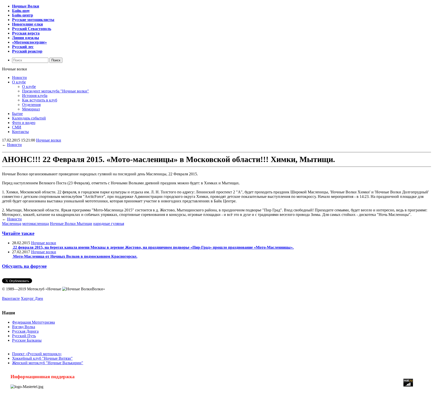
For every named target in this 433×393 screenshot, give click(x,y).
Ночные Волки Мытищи (71, 223)
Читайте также (18, 233)
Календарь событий (29, 118)
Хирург (28, 298)
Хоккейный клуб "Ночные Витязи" (42, 358)
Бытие (17, 113)
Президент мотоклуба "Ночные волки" (55, 91)
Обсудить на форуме (24, 266)
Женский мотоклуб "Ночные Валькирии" (47, 363)
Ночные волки (48, 140)
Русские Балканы (27, 340)
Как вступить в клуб (39, 100)
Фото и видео (23, 122)
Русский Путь (24, 336)
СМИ (16, 127)
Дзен (39, 298)
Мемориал (31, 109)
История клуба (34, 95)
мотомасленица (35, 223)
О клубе (19, 82)
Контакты (20, 131)
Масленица (11, 223)
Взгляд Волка (23, 327)
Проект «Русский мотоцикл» (37, 354)
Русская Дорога (25, 331)
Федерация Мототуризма (33, 322)
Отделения (31, 104)
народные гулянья (108, 223)
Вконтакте (11, 298)
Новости (19, 77)
